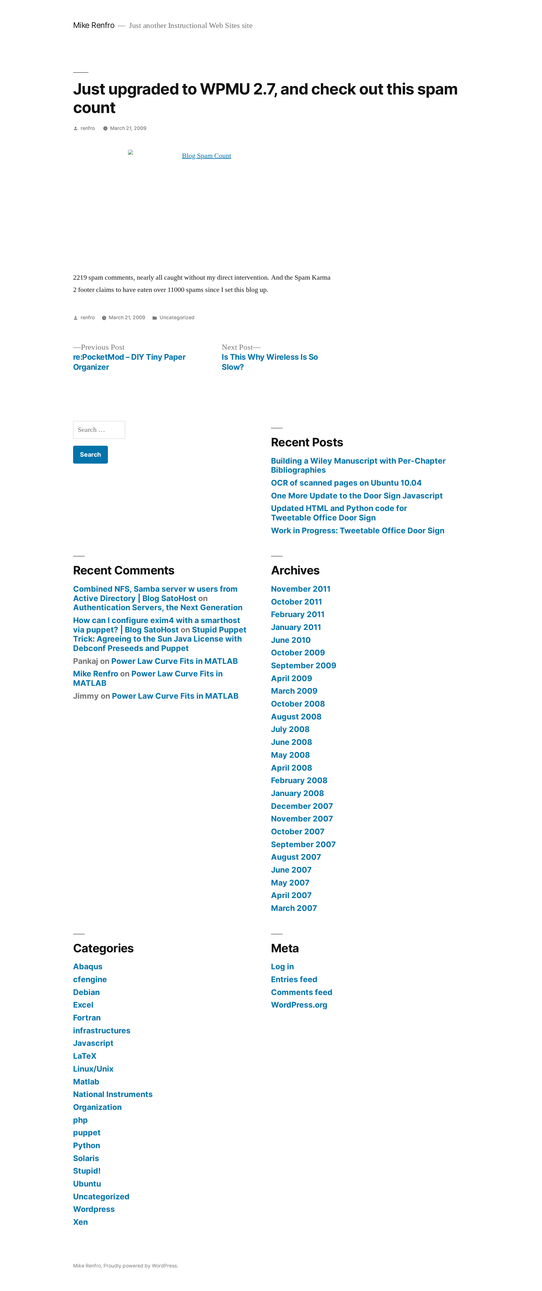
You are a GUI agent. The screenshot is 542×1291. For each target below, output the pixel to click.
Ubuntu (87, 1183)
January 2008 (297, 793)
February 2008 (299, 780)
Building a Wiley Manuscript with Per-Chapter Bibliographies (358, 465)
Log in (282, 966)
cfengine (90, 979)
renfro (88, 128)
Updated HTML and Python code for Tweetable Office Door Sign (339, 512)
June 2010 (291, 640)
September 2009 (303, 665)
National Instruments (113, 1094)
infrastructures (101, 1030)
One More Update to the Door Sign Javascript (357, 495)
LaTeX (85, 1056)
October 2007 (298, 831)
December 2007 (302, 806)
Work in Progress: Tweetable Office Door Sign (357, 530)
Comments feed (301, 992)
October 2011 (296, 601)
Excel (83, 1004)
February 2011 (298, 614)
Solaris (86, 1158)
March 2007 (294, 908)
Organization (97, 1107)
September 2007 (303, 844)
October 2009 (298, 652)
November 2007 (302, 818)
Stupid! (87, 1170)
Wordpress (94, 1209)
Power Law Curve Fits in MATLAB (174, 661)
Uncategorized (177, 317)
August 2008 (296, 716)
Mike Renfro (94, 25)
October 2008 (298, 703)
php (80, 1120)
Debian (86, 992)
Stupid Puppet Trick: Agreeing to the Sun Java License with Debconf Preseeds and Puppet (160, 639)
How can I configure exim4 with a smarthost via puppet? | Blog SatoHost (156, 625)
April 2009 (291, 678)
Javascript (93, 1043)
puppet (87, 1132)
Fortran (87, 1017)
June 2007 (291, 869)
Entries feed (294, 979)
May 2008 (290, 755)
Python (86, 1145)
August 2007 (296, 857)
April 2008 (291, 767)
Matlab (86, 1081)
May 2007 (290, 882)
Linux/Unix (93, 1068)
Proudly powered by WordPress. (141, 1266)
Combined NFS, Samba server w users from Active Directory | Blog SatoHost (155, 593)
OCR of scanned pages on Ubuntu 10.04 (346, 482)
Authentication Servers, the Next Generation (157, 607)
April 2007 (291, 895)
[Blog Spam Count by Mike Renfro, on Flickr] (204, 205)
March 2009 (294, 691)
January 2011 (296, 627)
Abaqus (88, 966)
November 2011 (301, 589)
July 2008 (290, 729)
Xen (80, 1222)
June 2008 (291, 742)
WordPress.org (299, 1004)
